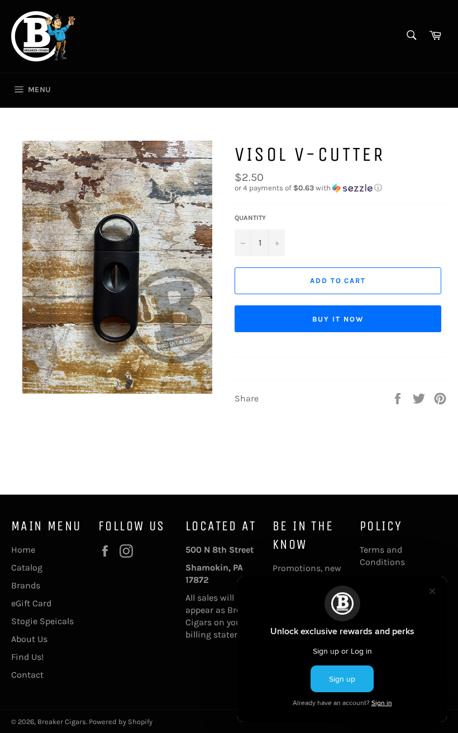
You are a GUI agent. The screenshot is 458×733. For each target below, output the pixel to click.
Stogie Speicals (42, 621)
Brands (25, 585)
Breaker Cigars (61, 721)
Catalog (26, 567)
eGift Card (31, 603)
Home (23, 549)
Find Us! (27, 656)
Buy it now (338, 319)
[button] (341, 188)
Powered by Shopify (120, 721)
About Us (29, 639)
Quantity (250, 218)
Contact (27, 674)
